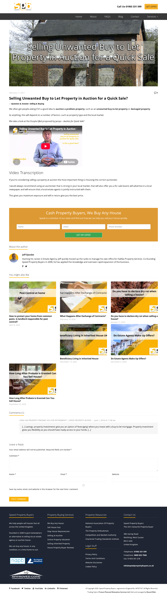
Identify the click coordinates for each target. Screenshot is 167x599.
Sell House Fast (54, 527)
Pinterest (63, 588)
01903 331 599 (140, 551)
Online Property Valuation (58, 539)
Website (115, 474)
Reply (155, 420)
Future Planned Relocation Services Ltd (114, 592)
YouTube (38, 588)
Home (79, 16)
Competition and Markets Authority (100, 535)
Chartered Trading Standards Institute (102, 539)
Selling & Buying (37, 103)
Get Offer (151, 6)
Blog (120, 16)
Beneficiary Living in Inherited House (79, 358)
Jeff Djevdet (28, 254)
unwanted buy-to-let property (112, 109)
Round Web (151, 592)
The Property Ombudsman (97, 531)
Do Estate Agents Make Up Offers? (128, 358)
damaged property (140, 109)
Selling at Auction (55, 535)
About (93, 16)
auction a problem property (70, 109)
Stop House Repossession (58, 531)
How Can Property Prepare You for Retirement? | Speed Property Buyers (55, 420)
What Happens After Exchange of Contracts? (83, 316)
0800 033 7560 (140, 555)
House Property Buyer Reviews (60, 547)
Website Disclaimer (93, 562)
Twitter (27, 588)
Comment (14, 456)
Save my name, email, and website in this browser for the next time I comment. (43, 489)
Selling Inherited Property (58, 543)
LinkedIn (51, 588)
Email (64, 474)
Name (12, 474)
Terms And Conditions (95, 558)
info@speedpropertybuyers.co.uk (139, 565)
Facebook (15, 588)
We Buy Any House (55, 523)
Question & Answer (20, 103)
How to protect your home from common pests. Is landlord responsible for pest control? (30, 319)
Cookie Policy (91, 566)
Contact (135, 16)
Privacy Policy (91, 554)
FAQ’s (107, 16)
